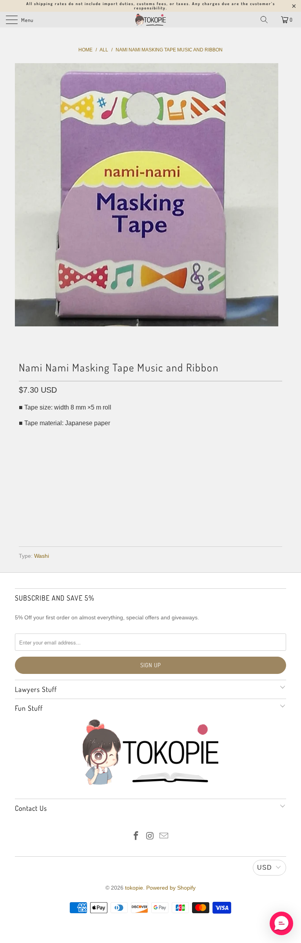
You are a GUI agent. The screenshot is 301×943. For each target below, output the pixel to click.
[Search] (264, 19)
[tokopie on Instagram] (150, 836)
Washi (41, 556)
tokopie (134, 888)
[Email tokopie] (164, 836)
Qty (24, 439)
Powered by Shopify (171, 888)
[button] (281, 923)
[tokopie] (150, 19)
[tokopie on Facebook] (136, 836)
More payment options (150, 517)
